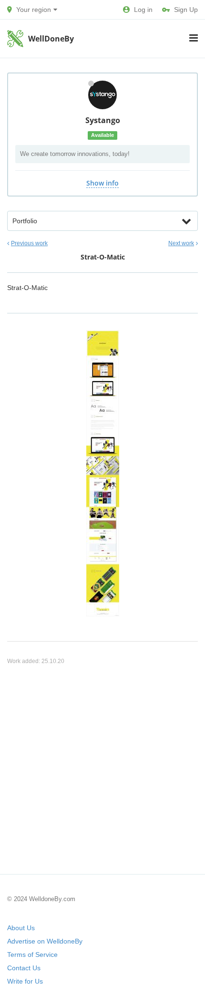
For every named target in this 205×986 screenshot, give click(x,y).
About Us (21, 928)
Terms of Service (32, 954)
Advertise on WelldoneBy (44, 941)
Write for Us (25, 981)
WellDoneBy (51, 38)
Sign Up (186, 9)
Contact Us (24, 968)
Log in (143, 9)
